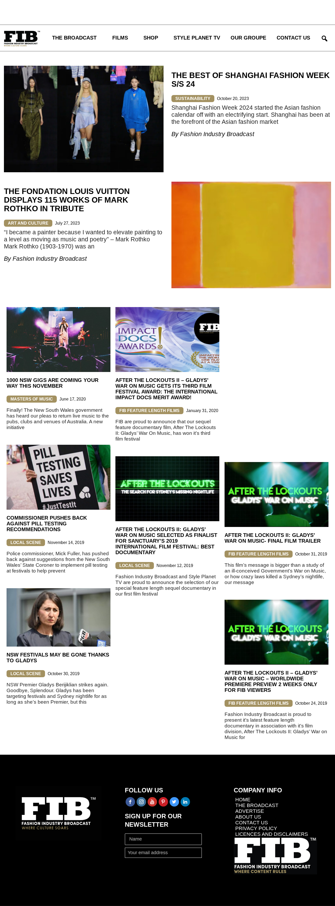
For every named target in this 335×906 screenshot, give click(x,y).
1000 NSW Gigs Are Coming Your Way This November (52, 383)
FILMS (120, 38)
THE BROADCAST (74, 38)
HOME (242, 799)
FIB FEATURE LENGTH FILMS (149, 410)
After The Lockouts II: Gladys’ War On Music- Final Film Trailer (273, 538)
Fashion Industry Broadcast (217, 134)
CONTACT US (293, 38)
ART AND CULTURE (28, 223)
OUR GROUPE (248, 38)
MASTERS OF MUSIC (31, 399)
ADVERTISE (249, 811)
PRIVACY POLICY (256, 828)
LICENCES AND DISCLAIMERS (271, 834)
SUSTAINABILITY (192, 98)
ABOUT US (248, 817)
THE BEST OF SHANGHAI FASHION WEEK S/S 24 (250, 79)
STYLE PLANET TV (197, 38)
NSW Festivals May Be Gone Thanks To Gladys (58, 657)
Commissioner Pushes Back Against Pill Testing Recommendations (47, 523)
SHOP (150, 38)
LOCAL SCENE (25, 542)
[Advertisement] (153, 12)
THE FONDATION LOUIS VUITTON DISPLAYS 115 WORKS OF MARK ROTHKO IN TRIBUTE (67, 200)
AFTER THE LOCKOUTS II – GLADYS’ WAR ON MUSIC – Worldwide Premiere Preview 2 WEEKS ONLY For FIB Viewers (271, 681)
